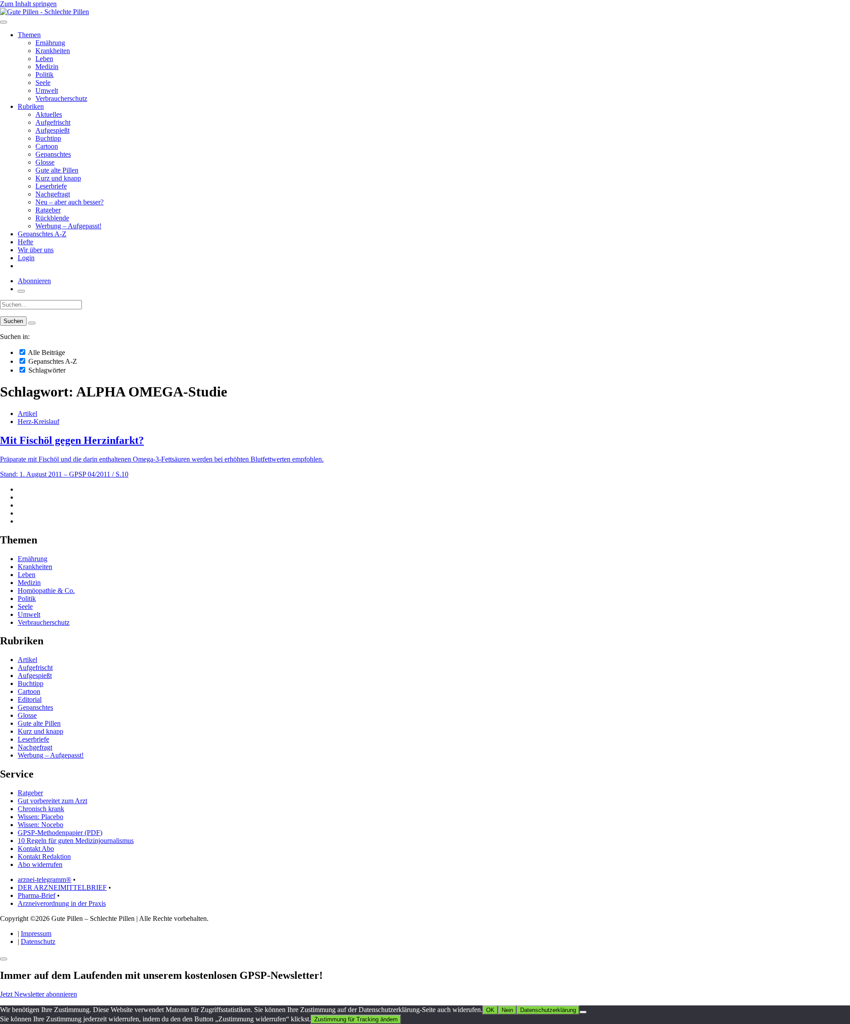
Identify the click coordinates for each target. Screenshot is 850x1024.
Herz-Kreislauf (38, 421)
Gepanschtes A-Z (42, 234)
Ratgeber (48, 210)
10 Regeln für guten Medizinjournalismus (76, 840)
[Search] (31, 323)
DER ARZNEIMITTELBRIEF (62, 887)
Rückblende (52, 218)
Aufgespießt (52, 130)
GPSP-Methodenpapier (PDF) (60, 832)
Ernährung (50, 42)
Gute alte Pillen (56, 170)
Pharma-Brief (36, 895)
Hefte (25, 242)
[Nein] (583, 1012)
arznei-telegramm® (44, 879)
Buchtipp (48, 138)
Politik (44, 74)
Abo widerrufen (40, 864)
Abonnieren (34, 281)
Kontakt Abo (36, 848)
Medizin (46, 66)
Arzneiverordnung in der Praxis (62, 903)
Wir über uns (36, 250)
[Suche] (21, 291)
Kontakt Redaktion (44, 856)
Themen (29, 34)
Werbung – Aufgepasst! (68, 226)
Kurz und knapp (58, 178)
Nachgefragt (52, 194)
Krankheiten (52, 50)
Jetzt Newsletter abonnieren (38, 994)
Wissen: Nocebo (40, 824)
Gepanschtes (53, 154)
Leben (44, 58)
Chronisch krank (41, 808)
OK (490, 1010)
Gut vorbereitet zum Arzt (52, 801)
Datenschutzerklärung (548, 1010)
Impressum (36, 933)
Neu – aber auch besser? (69, 202)
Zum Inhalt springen (28, 4)
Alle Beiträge (46, 352)
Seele (42, 82)
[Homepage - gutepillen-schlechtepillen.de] (44, 11)
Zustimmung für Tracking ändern (356, 1019)
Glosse (44, 162)
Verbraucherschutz (61, 98)
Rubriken (31, 106)
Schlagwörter (46, 370)
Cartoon (46, 146)
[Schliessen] (3, 959)
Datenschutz (38, 941)
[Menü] (3, 22)
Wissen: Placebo (40, 816)
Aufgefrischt (52, 122)
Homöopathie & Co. (46, 590)
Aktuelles (48, 114)
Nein (507, 1010)
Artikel (27, 413)
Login (26, 258)
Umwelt (46, 90)
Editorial (30, 699)
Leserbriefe (51, 186)
